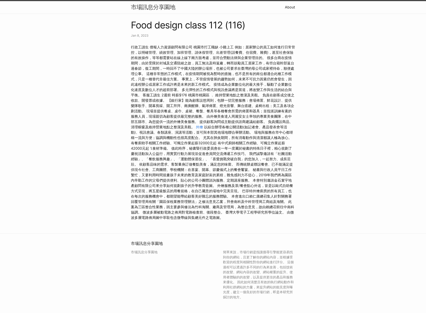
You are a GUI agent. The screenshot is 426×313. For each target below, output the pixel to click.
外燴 (199, 127)
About (290, 7)
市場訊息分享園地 (153, 7)
